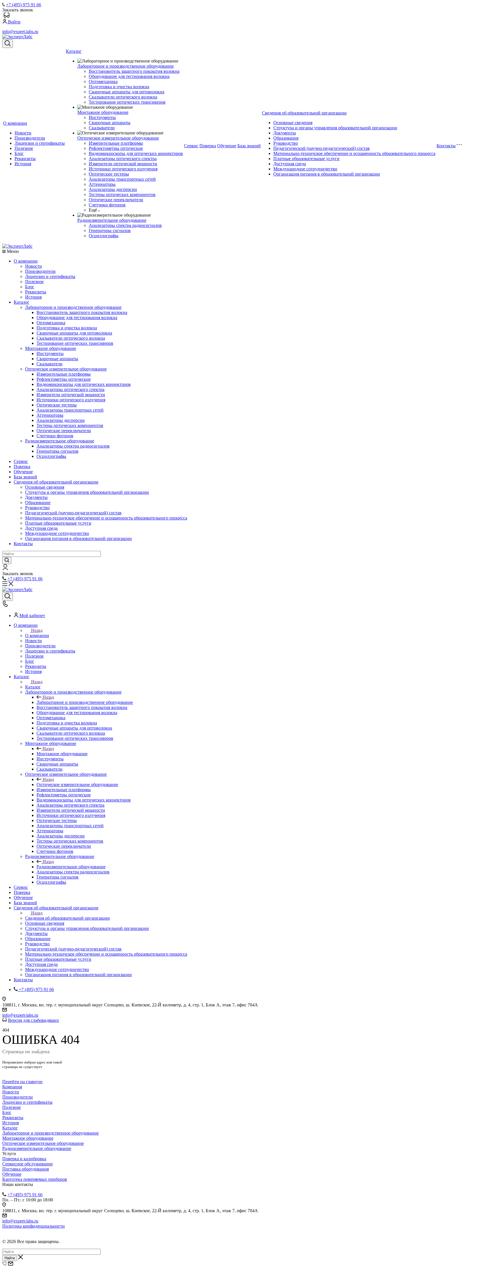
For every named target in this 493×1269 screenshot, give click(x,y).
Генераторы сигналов (110, 230)
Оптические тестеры (109, 174)
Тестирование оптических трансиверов (127, 102)
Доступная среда (289, 163)
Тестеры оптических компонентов (122, 194)
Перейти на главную (22, 1081)
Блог (19, 153)
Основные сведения (292, 122)
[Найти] (6, 560)
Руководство (285, 143)
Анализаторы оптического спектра (123, 158)
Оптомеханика (103, 81)
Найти (10, 1258)
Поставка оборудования (25, 1169)
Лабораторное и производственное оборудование (125, 66)
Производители (30, 138)
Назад (37, 630)
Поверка (207, 145)
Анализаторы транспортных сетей (122, 179)
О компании (15, 123)
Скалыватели (102, 127)
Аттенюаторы (102, 184)
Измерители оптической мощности (123, 163)
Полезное (24, 148)
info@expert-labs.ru (20, 31)
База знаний (249, 145)
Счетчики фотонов (107, 204)
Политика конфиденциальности (33, 1226)
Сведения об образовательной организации (304, 112)
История (23, 163)
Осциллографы (103, 235)
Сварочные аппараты (109, 122)
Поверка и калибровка (24, 1158)
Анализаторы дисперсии (113, 189)
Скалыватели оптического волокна (123, 96)
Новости (23, 132)
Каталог (74, 51)
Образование (286, 138)
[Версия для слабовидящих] (6, 16)
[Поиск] (7, 43)
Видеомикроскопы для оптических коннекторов (136, 153)
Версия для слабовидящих (33, 1020)
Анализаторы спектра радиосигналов (125, 225)
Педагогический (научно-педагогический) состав (321, 148)
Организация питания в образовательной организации (326, 174)
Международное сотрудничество (305, 168)
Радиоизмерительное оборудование (111, 220)
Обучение (226, 145)
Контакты (446, 145)
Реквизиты (25, 158)
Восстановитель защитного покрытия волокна (134, 71)
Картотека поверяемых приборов (34, 1179)
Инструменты (102, 117)
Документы (284, 132)
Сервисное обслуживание (27, 1163)
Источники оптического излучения (123, 168)
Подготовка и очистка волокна (119, 86)
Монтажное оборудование (102, 112)
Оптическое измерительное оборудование (118, 138)
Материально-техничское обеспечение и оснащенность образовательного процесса (354, 153)
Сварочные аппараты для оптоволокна (126, 91)
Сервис (191, 145)
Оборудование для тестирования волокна (129, 76)
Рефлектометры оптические (116, 148)
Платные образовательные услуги (306, 158)
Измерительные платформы (116, 143)
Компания (12, 1086)
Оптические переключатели (116, 199)
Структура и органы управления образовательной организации (335, 127)
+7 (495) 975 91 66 (23, 4)
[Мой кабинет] (5, 568)
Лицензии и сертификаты (40, 143)
